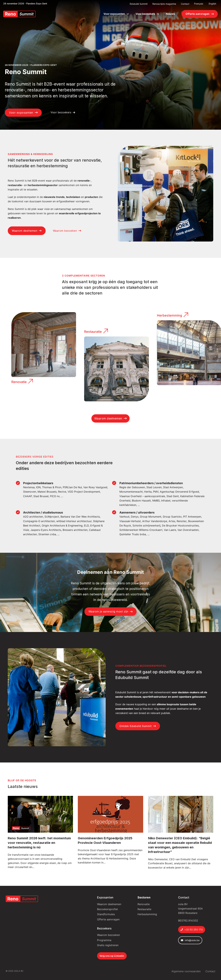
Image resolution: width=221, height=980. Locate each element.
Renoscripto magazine (164, 3)
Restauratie (93, 332)
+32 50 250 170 (193, 929)
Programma (104, 940)
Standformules (106, 914)
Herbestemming (169, 315)
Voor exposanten (114, 13)
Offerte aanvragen (198, 13)
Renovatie (19, 382)
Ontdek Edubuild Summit (135, 726)
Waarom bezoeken (65, 230)
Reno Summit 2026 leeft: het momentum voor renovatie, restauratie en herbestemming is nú (39, 842)
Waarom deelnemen (24, 230)
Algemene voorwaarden (186, 971)
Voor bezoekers (145, 13)
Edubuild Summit (139, 3)
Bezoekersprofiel (107, 909)
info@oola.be (192, 940)
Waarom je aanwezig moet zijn (108, 611)
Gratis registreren (107, 945)
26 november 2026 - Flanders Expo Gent (25, 3)
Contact (185, 3)
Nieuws (170, 13)
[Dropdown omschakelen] (128, 14)
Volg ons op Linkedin (111, 955)
